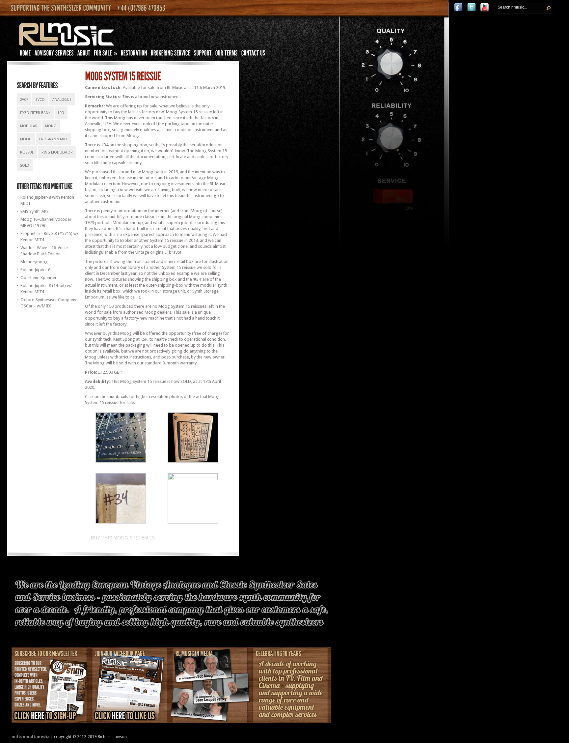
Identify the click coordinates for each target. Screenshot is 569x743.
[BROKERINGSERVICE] (170, 54)
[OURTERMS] (226, 54)
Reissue (27, 152)
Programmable (53, 139)
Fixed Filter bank (35, 113)
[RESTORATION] (134, 54)
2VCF (24, 100)
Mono (51, 126)
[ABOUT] (84, 54)
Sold (24, 165)
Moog (26, 139)
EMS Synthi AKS (34, 211)
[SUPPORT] (202, 54)
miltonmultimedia (31, 736)
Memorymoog (34, 261)
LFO (61, 113)
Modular (29, 126)
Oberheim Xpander (38, 277)
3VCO (40, 100)
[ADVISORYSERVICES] (54, 54)
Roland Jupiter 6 (35, 269)
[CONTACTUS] (253, 54)
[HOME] (25, 54)
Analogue (61, 100)
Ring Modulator (57, 152)
